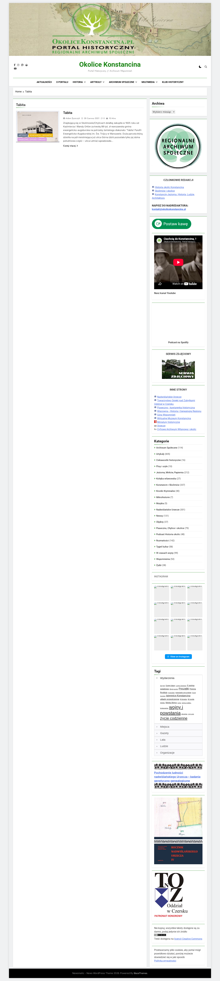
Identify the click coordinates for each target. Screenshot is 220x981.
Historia (78, 82)
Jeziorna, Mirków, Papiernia (169, 472)
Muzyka (160, 503)
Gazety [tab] (164, 733)
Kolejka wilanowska (166, 478)
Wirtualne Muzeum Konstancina (174, 418)
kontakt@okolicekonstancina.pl (169, 209)
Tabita (67, 113)
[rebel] (26, 65)
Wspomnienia (163, 559)
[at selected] (22, 65)
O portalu (62, 82)
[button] (161, 593)
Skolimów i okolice (165, 190)
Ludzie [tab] (164, 746)
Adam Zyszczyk (73, 118)
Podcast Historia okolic (168, 534)
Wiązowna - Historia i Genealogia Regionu (179, 411)
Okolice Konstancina (110, 64)
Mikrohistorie (163, 497)
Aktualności (44, 82)
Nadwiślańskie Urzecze (169, 396)
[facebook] (14, 65)
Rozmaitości (162, 540)
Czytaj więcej (69, 145)
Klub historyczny (172, 82)
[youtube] (15, 68)
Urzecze (161, 425)
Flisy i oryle (162, 466)
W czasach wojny (164, 553)
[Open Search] (206, 67)
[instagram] (18, 65)
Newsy (159, 515)
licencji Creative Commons (188, 938)
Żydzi (158, 565)
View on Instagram (179, 656)
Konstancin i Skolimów (41, 135)
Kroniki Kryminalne (165, 491)
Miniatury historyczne (168, 422)
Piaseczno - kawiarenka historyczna (176, 407)
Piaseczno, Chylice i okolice (32, 139)
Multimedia (148, 82)
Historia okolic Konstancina (169, 187)
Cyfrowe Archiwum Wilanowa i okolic (176, 429)
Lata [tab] (162, 739)
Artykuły (95, 82)
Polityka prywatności (165, 960)
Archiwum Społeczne (121, 82)
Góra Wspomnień (166, 414)
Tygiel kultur (162, 546)
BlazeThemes (140, 973)
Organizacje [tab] (167, 752)
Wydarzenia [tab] (167, 678)
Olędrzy (160, 522)
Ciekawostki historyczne (168, 460)
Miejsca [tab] (164, 726)
